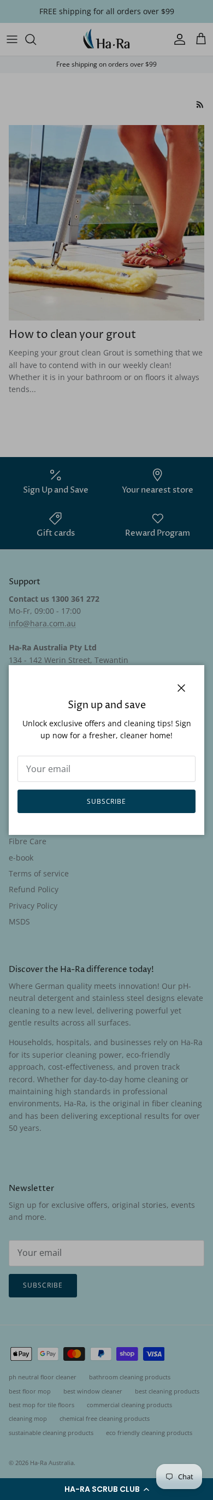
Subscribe (107, 801)
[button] (106, 1489)
